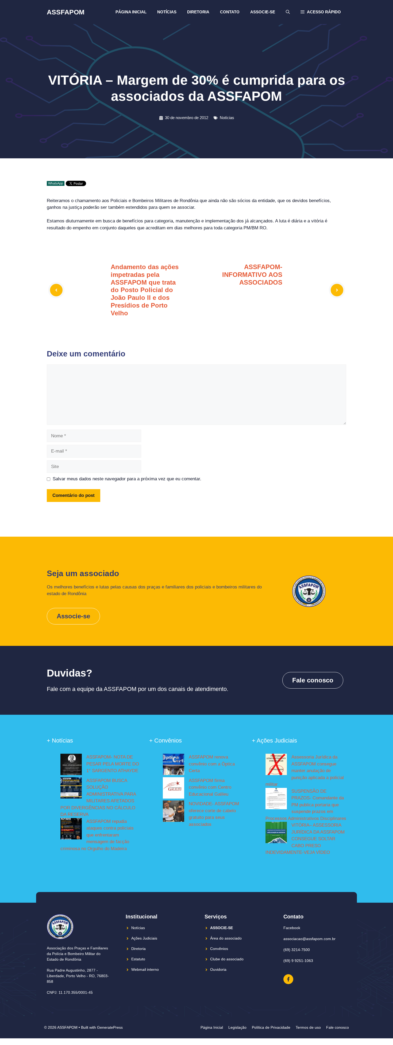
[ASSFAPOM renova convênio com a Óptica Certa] (173, 765)
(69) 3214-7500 (296, 950)
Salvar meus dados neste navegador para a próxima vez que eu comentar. (127, 478)
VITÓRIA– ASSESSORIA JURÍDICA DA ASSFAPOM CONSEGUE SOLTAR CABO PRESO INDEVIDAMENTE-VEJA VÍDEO (305, 839)
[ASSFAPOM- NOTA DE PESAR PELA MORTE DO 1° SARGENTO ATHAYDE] (71, 765)
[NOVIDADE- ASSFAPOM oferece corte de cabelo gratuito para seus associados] (173, 812)
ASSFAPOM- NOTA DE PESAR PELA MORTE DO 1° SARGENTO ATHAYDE (112, 764)
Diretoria (198, 12)
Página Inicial (131, 12)
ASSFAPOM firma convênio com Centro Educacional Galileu (210, 787)
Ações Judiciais (144, 938)
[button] (320, 12)
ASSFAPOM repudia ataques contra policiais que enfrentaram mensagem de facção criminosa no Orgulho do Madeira (97, 835)
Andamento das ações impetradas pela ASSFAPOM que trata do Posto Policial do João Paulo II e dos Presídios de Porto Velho (145, 290)
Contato (230, 12)
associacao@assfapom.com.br (309, 939)
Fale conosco (312, 680)
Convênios (219, 948)
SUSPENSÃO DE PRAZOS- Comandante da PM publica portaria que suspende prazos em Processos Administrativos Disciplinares (305, 805)
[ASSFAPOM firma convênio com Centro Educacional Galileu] (173, 789)
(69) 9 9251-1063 (298, 960)
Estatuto (138, 959)
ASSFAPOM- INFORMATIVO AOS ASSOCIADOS (252, 274)
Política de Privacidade (271, 1027)
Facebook (291, 928)
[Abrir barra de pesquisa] (287, 12)
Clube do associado (227, 959)
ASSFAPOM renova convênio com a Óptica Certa (212, 764)
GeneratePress (110, 1027)
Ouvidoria (218, 969)
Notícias (166, 12)
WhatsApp (55, 183)
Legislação (237, 1027)
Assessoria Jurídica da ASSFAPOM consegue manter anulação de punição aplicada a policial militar (304, 771)
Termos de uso (308, 1027)
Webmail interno (145, 969)
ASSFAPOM (65, 12)
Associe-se (262, 12)
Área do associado (226, 938)
